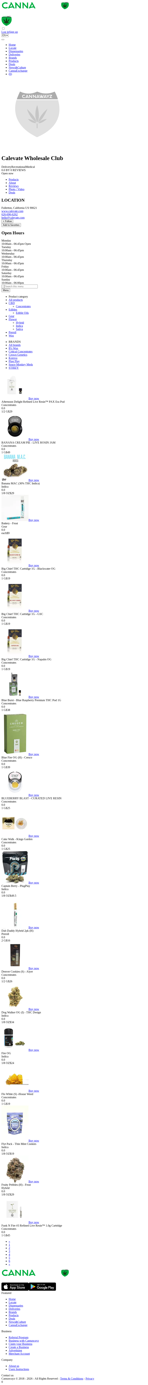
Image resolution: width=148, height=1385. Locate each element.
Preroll (12, 332)
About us (14, 1365)
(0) (10, 74)
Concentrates (23, 306)
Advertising (15, 1350)
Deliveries (14, 54)
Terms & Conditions (71, 1378)
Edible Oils (22, 312)
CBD (12, 303)
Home (12, 44)
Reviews (14, 186)
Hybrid (20, 322)
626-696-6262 (9, 214)
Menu (6, 290)
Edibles (13, 309)
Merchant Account (19, 1353)
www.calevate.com (12, 211)
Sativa (19, 329)
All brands (15, 345)
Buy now (34, 398)
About (12, 182)
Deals (12, 64)
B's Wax (13, 348)
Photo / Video (16, 189)
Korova (13, 358)
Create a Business (19, 1347)
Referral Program (18, 1337)
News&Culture (17, 67)
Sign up (13, 31)
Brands (13, 57)
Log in (5, 31)
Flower (13, 319)
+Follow (7, 221)
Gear (11, 316)
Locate (12, 48)
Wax (11, 335)
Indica (19, 325)
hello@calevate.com (13, 217)
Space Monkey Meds (21, 364)
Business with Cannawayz (24, 1340)
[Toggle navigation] (2, 39)
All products (16, 299)
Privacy (90, 1378)
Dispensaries (16, 51)
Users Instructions (19, 1369)
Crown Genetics (18, 354)
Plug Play (14, 361)
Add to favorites (11, 225)
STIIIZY (14, 367)
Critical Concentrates (20, 351)
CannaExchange (18, 70)
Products (14, 61)
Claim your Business (20, 1343)
